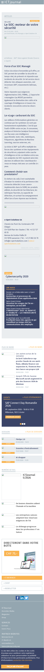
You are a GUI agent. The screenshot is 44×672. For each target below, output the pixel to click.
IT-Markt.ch (6, 640)
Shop (4, 617)
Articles (8, 16)
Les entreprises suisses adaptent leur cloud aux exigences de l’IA (26, 518)
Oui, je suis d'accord (15, 666)
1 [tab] (20, 424)
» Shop (7, 583)
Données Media (8, 611)
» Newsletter (10, 588)
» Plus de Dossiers (33, 432)
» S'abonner (9, 578)
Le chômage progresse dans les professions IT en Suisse (27, 529)
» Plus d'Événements (32, 397)
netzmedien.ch (8, 643)
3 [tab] (24, 424)
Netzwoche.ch (7, 637)
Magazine (5, 614)
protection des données (22, 660)
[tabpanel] (23, 410)
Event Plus (6, 629)
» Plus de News (35, 347)
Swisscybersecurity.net (11, 646)
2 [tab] (22, 424)
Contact (5, 626)
